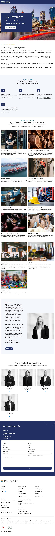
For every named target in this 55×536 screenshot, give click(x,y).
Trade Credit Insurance (5, 504)
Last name (30, 443)
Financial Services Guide (22, 493)
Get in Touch (9, 348)
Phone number (5, 447)
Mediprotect (37, 493)
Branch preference (31, 451)
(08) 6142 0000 (7, 436)
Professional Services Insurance (6, 512)
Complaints (20, 491)
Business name (5, 451)
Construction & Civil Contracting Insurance (8, 500)
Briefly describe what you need (8, 457)
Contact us (3, 489)
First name (5, 443)
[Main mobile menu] (53, 2)
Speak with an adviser (10, 27)
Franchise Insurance (38, 491)
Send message (27, 468)
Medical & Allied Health (5, 507)
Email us (6, 438)
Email (29, 447)
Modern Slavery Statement (22, 496)
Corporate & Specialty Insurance (40, 489)
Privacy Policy (20, 488)
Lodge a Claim (3, 488)
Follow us (3, 491)
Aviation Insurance (4, 510)
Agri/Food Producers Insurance (6, 509)
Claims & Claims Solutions (39, 488)
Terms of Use (20, 489)
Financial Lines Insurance (5, 505)
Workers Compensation (39, 496)
